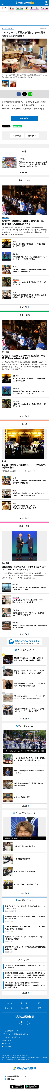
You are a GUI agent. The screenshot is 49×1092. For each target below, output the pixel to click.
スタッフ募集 (7, 1046)
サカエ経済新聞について (10, 1031)
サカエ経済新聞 (23, 2)
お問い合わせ (7, 1040)
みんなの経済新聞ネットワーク (24, 1068)
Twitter (27, 1022)
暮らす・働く (35, 8)
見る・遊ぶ (19, 8)
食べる (12, 8)
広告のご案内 (7, 1043)
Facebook (21, 1022)
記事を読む (24, 118)
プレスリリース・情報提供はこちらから (15, 1034)
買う (27, 8)
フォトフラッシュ (8, 28)
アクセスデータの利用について (12, 1037)
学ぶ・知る (44, 8)
